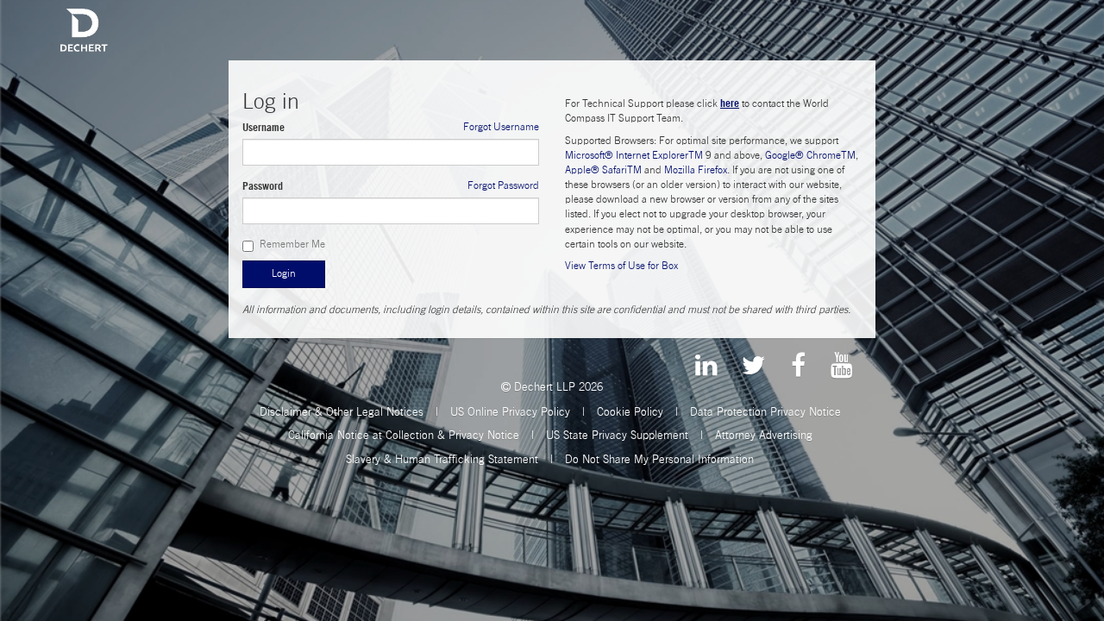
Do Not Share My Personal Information (659, 459)
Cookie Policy (630, 411)
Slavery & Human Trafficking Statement (442, 459)
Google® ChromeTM (810, 155)
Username (263, 127)
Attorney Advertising (763, 435)
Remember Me (292, 244)
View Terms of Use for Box (621, 266)
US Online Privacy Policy (510, 411)
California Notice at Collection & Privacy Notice (403, 435)
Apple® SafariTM (603, 170)
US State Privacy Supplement (617, 435)
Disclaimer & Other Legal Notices (341, 411)
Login (284, 273)
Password (262, 185)
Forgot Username (501, 127)
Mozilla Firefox (695, 170)
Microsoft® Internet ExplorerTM (634, 155)
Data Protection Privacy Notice (765, 411)
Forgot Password (503, 185)
